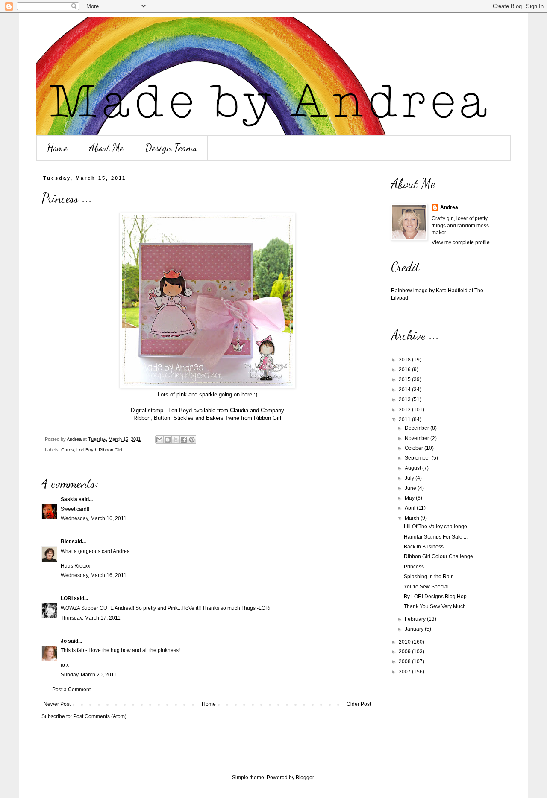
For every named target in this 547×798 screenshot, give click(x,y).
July (410, 478)
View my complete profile (461, 242)
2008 (405, 661)
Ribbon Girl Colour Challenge (438, 556)
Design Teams (171, 148)
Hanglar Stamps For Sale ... (436, 537)
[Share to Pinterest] (192, 439)
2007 (405, 672)
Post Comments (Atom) (99, 716)
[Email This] (159, 439)
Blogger (305, 778)
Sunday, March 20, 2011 (89, 675)
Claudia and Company (257, 410)
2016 (405, 370)
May (410, 498)
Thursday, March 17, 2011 (91, 618)
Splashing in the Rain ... (431, 577)
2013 (405, 399)
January (415, 629)
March (413, 518)
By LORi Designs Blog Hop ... (438, 597)
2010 (405, 642)
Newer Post (57, 704)
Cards (67, 449)
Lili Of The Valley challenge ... (438, 527)
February (416, 619)
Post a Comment (71, 690)
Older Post (359, 704)
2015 (405, 379)
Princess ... (416, 567)
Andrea (449, 207)
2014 (405, 390)
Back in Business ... (426, 547)
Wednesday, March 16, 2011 (93, 518)
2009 (405, 652)
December (417, 428)
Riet (66, 542)
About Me (106, 148)
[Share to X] (175, 439)
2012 (405, 410)
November (417, 438)
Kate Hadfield (452, 291)
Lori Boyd (86, 449)
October (414, 448)
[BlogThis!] (167, 439)
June (411, 488)
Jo (64, 641)
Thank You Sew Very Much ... (437, 606)
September (418, 458)
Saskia (69, 499)
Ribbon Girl (267, 418)
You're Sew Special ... (429, 587)
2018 (405, 360)
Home (57, 148)
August (413, 468)
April (411, 508)
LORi (67, 598)
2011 (405, 419)
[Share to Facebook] (183, 439)
